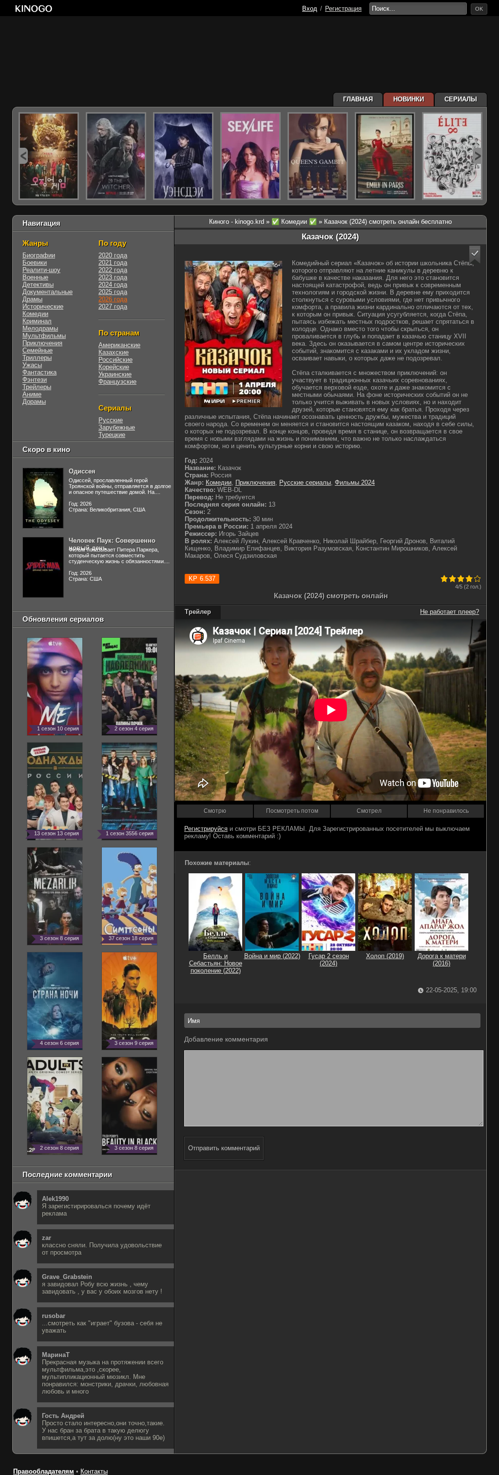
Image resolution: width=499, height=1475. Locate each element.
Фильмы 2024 (355, 482)
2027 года (112, 306)
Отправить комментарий (224, 1148)
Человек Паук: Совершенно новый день (112, 544)
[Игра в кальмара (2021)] (49, 156)
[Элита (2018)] (452, 156)
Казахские (113, 352)
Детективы (38, 284)
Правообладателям (43, 1471)
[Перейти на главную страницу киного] (34, 8)
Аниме (31, 394)
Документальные (47, 291)
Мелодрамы (40, 328)
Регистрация (343, 8)
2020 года (112, 255)
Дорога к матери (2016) (442, 959)
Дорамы (34, 401)
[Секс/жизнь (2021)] (250, 156)
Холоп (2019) (385, 956)
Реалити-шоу (41, 270)
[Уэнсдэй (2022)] (183, 156)
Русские (110, 420)
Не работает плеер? (449, 611)
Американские (119, 345)
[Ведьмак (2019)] (116, 156)
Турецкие (111, 434)
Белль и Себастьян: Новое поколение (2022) (215, 963)
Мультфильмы (44, 335)
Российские (115, 359)
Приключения (255, 482)
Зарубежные (116, 427)
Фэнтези (34, 379)
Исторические (42, 306)
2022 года (112, 270)
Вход (309, 8)
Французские (117, 381)
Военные (35, 277)
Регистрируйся (206, 828)
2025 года (112, 291)
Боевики (34, 262)
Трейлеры (36, 387)
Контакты (94, 1471)
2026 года (112, 299)
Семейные (37, 350)
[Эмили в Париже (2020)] (385, 156)
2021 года (112, 262)
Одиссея (82, 471)
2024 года (112, 284)
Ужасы (32, 365)
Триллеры (37, 357)
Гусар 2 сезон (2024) (328, 959)
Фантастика (39, 372)
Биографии (38, 255)
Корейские (113, 367)
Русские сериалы (305, 482)
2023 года (112, 277)
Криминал (37, 321)
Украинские (115, 374)
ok (479, 9)
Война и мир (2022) (272, 956)
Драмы (32, 299)
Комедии (218, 482)
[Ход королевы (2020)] (318, 156)
